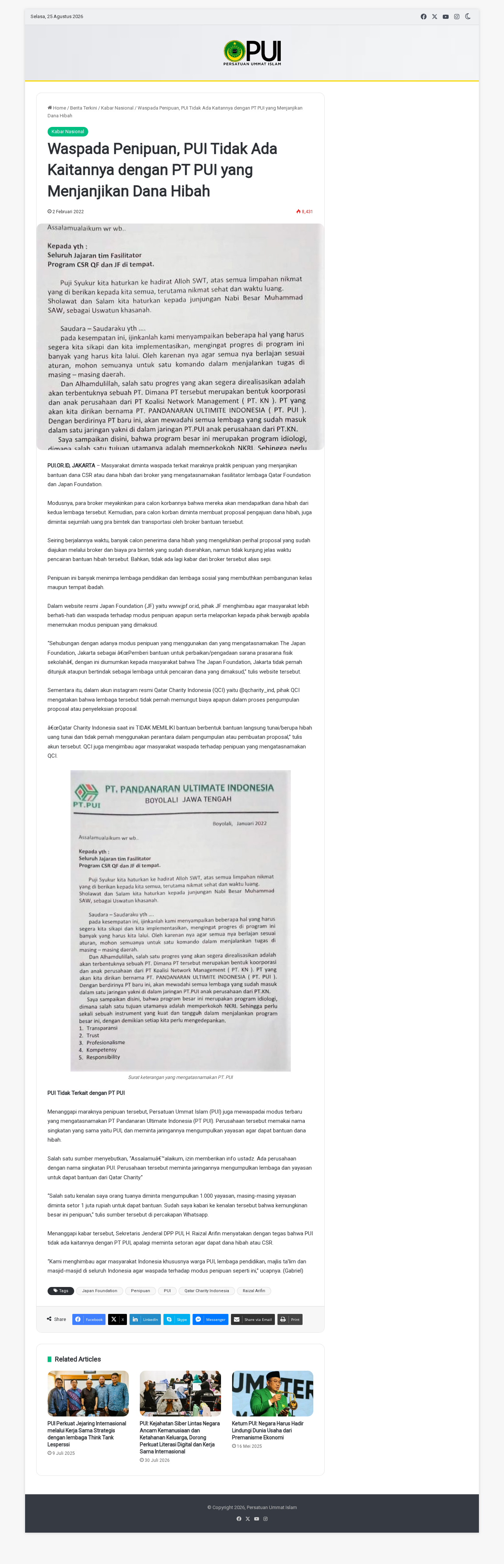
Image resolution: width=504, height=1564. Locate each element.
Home (59, 108)
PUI (167, 1290)
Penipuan (140, 1290)
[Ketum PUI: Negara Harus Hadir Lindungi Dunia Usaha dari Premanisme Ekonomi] (272, 1393)
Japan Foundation (99, 1290)
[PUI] (252, 53)
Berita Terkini (83, 108)
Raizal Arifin (254, 1290)
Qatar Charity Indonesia (206, 1290)
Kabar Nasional (117, 108)
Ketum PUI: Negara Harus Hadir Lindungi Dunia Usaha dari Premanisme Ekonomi (268, 1430)
